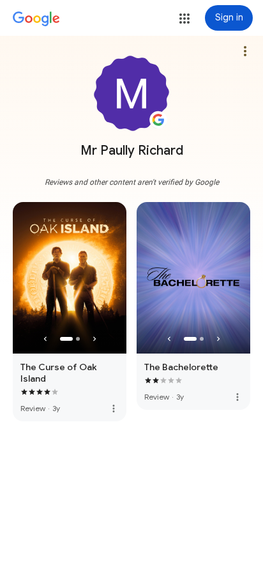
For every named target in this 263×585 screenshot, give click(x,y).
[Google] (36, 19)
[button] (184, 18)
